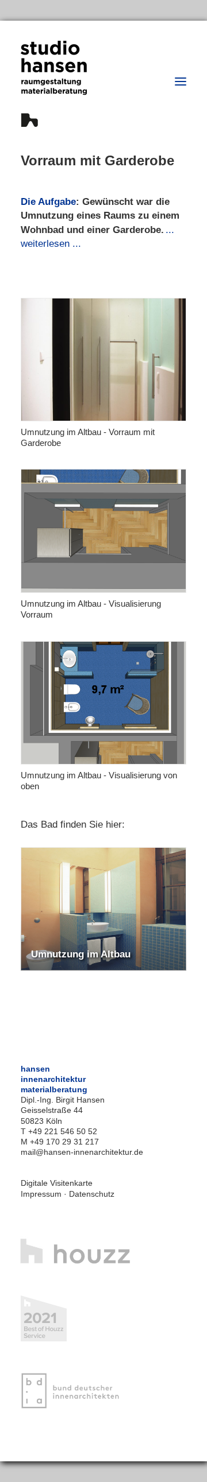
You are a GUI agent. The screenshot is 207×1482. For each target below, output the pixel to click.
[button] (180, 81)
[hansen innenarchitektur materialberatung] (54, 84)
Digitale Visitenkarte (57, 1183)
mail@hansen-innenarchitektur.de (82, 1152)
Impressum (41, 1193)
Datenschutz (91, 1193)
